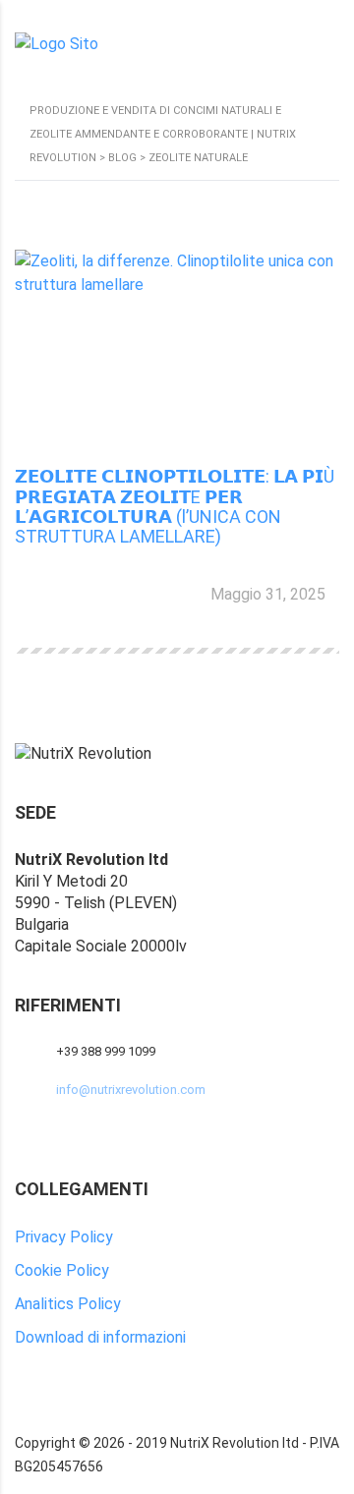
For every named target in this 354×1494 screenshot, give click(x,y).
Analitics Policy (68, 1303)
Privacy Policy (64, 1237)
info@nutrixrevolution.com (131, 1089)
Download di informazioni (100, 1337)
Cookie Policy (62, 1270)
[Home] (56, 42)
